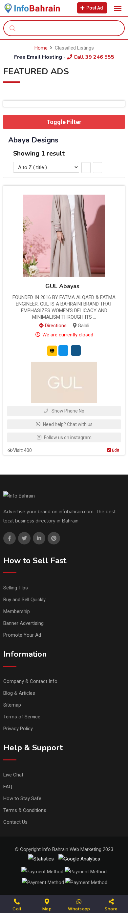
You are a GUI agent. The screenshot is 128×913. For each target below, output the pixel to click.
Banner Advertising (23, 623)
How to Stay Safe (22, 798)
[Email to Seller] (63, 350)
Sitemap (12, 705)
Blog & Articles (19, 693)
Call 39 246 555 (93, 57)
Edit (115, 450)
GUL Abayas (62, 286)
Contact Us (15, 822)
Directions (55, 326)
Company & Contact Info (30, 681)
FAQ (7, 787)
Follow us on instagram (67, 437)
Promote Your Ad (22, 635)
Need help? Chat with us (67, 424)
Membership (16, 611)
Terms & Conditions (24, 810)
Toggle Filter (64, 121)
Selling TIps (15, 588)
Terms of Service (21, 717)
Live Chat (13, 775)
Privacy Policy (18, 729)
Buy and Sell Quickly (24, 600)
